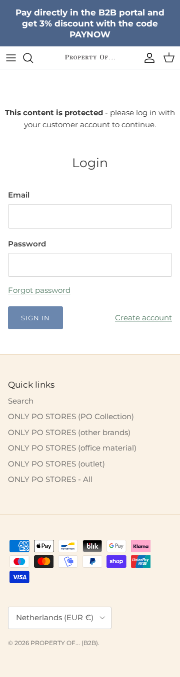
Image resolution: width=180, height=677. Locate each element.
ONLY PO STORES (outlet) (56, 463)
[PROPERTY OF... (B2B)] (90, 57)
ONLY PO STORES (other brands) (69, 432)
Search (21, 401)
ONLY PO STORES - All (50, 479)
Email (19, 195)
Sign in (35, 318)
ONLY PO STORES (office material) (72, 447)
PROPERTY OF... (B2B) (64, 643)
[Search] (33, 58)
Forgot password (39, 290)
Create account (143, 317)
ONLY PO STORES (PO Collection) (71, 416)
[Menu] (11, 58)
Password (27, 243)
